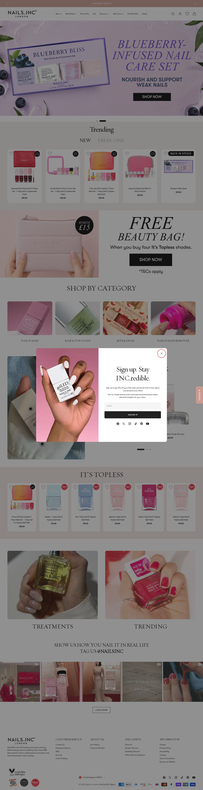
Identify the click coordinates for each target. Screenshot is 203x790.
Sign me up (133, 415)
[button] (199, 395)
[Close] (161, 353)
